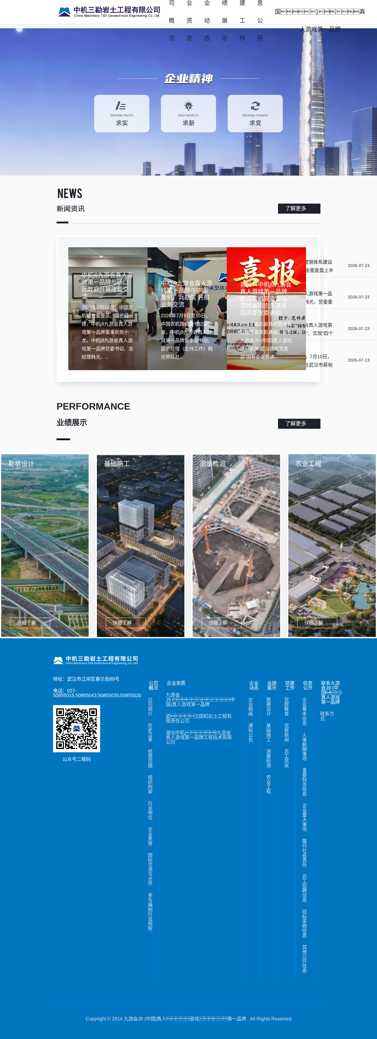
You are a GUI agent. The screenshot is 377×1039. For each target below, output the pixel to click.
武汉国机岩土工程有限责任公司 (199, 718)
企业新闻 (250, 706)
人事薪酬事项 (304, 747)
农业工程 (268, 784)
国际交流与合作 (150, 869)
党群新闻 (286, 732)
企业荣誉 (150, 836)
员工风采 (286, 758)
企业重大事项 (304, 818)
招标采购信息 (304, 924)
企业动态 (254, 685)
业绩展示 (272, 685)
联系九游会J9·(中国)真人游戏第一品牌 (331, 693)
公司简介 (150, 706)
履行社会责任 (304, 853)
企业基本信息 (304, 711)
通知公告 (250, 732)
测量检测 (268, 758)
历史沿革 (150, 732)
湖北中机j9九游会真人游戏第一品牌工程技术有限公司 (199, 737)
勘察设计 (268, 706)
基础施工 (268, 732)
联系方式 (327, 716)
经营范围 (150, 758)
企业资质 (176, 683)
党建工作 (290, 685)
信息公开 (307, 685)
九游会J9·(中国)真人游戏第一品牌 (200, 700)
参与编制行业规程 (150, 912)
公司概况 (153, 685)
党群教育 (286, 706)
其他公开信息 (304, 959)
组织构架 (150, 784)
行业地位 (150, 810)
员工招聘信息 (304, 888)
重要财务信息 (304, 782)
